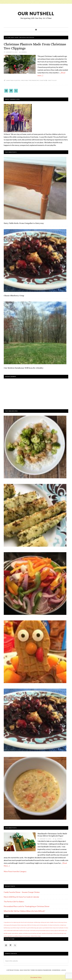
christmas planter (13, 80)
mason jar (47, 930)
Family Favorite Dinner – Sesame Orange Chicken (22, 892)
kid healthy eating (34, 930)
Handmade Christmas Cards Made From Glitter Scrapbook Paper (52, 834)
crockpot (62, 925)
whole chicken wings (36, 936)
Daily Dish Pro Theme (27, 970)
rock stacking (33, 933)
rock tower (38, 933)
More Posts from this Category (15, 871)
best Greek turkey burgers (27, 922)
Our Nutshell (36, 13)
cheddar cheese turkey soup (56, 922)
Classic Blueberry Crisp (14, 295)
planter (43, 80)
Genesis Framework (44, 970)
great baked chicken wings (49, 927)
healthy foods (16, 930)
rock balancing (26, 933)
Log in (63, 970)
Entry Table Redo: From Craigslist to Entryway (24, 223)
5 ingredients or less (8, 922)
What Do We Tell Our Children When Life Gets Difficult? (24, 911)
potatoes (21, 933)
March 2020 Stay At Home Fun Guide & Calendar (21, 897)
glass (38, 927)
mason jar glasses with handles (57, 930)
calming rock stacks (45, 922)
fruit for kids (22, 927)
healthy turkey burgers (24, 930)
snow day (44, 933)
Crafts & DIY (52, 80)
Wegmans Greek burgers (25, 936)
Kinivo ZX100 (42, 930)
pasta (13, 933)
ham (57, 927)
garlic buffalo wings (31, 927)
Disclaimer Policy (36, 977)
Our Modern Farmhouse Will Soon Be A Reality (24, 368)
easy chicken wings (14, 927)
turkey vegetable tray (9, 936)
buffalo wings (37, 922)
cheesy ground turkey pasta (10, 925)
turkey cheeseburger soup (59, 933)
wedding (16, 936)
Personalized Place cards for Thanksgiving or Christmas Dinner (27, 906)
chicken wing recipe (22, 925)
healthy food (9, 930)
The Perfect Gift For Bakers (14, 902)
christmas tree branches (30, 80)
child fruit (29, 925)
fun (26, 927)
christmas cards (35, 925)
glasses (41, 927)
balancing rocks (17, 922)
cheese (65, 922)
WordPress (56, 970)
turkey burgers (49, 933)
